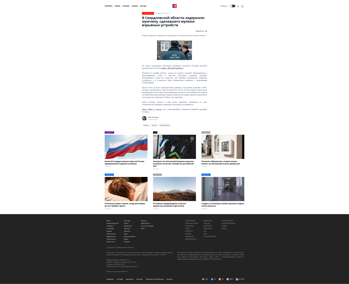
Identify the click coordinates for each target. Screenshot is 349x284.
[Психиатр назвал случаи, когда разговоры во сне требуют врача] (126, 189)
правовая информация (155, 279)
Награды (120, 279)
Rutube (241, 279)
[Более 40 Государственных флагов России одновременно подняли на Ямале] (126, 147)
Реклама (139, 279)
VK (215, 279)
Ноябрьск (223, 6)
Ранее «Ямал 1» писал (151, 109)
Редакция (110, 279)
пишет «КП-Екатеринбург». (172, 68)
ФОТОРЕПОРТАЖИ (228, 223)
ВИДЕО (224, 226)
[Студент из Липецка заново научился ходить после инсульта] (222, 189)
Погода (143, 6)
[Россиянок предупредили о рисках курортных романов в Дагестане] (174, 189)
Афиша (135, 6)
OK (223, 279)
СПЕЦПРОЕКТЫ (227, 221)
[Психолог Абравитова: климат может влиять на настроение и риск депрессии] (222, 147)
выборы (170, 279)
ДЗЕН (231, 279)
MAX (206, 279)
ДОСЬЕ (224, 228)
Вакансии (129, 279)
